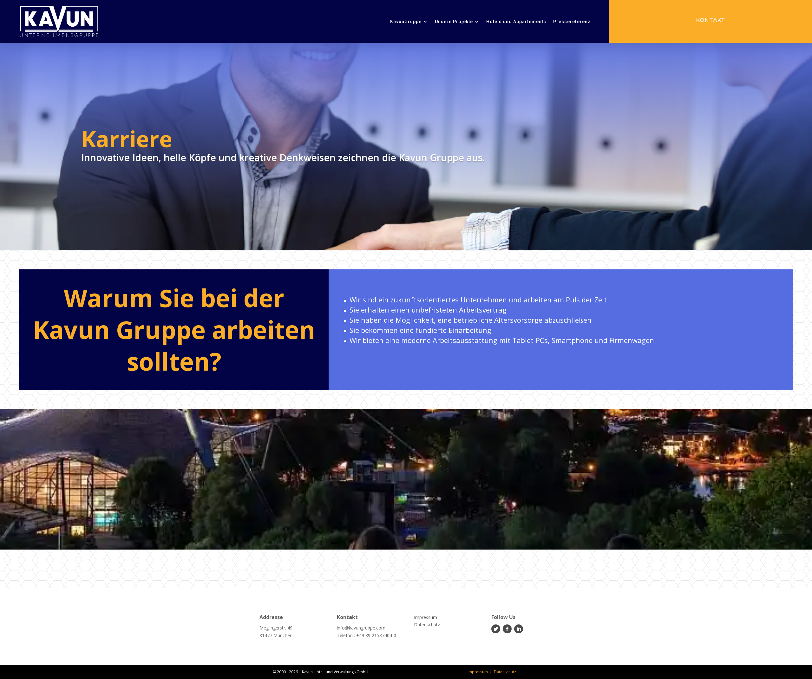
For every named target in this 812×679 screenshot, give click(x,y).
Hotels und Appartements (516, 21)
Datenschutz (505, 672)
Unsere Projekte (454, 21)
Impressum (478, 672)
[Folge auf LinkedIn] (518, 628)
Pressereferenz (572, 21)
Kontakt (710, 20)
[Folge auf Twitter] (495, 628)
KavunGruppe (406, 21)
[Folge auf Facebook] (507, 628)
